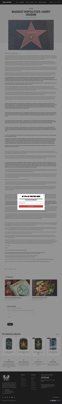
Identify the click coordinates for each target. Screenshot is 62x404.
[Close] (43, 195)
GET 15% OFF (31, 206)
